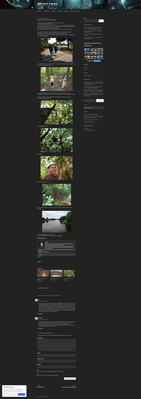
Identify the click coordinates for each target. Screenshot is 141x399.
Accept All (21, 394)
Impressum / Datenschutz (74, 11)
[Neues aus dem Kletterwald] (69, 273)
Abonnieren (100, 100)
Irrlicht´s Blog (47, 4)
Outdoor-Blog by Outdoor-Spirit (89, 121)
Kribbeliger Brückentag (54, 278)
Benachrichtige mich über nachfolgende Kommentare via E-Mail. (50, 371)
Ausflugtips (66, 11)
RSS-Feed (85, 69)
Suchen (85, 18)
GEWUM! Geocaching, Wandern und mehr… (91, 116)
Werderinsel (49, 22)
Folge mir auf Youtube (87, 75)
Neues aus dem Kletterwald (68, 278)
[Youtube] (41, 254)
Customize (7, 394)
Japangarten (39, 11)
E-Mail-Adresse (41, 358)
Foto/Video (54, 11)
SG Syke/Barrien (87, 128)
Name (38, 352)
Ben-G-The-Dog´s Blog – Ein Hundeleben (91, 114)
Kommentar (40, 338)
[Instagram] (39, 254)
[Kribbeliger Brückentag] (56, 273)
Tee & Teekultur (47, 11)
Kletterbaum (41, 22)
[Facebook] (38, 254)
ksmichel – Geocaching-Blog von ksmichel (91, 119)
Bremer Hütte (71, 34)
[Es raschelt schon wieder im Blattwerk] (43, 273)
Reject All (14, 394)
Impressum (86, 67)
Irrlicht (47, 18)
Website (39, 364)
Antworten (41, 313)
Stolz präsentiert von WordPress (42, 396)
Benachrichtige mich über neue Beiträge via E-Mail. (47, 375)
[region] (14, 391)
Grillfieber (59, 11)
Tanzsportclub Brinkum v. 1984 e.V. (90, 130)
